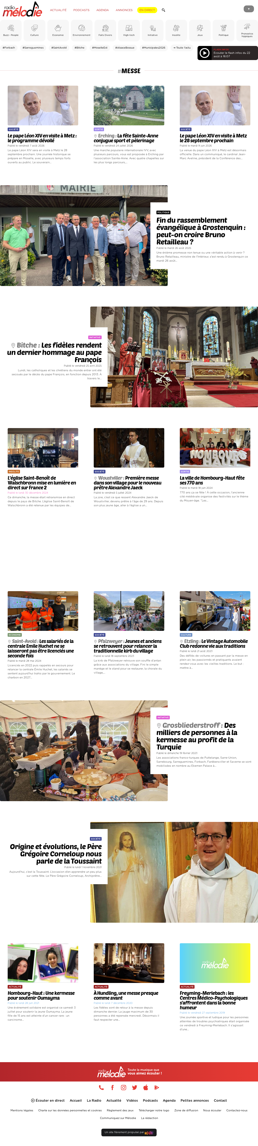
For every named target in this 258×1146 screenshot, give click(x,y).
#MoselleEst (99, 48)
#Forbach (9, 48)
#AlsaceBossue (124, 48)
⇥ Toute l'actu (182, 48)
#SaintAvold (59, 48)
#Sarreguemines (33, 48)
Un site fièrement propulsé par (125, 1132)
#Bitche (79, 48)
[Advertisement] (129, 549)
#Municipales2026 (153, 48)
